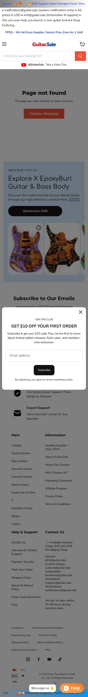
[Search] (80, 56)
